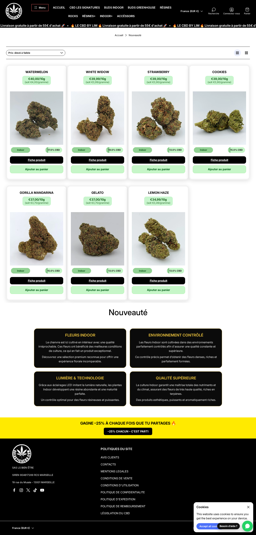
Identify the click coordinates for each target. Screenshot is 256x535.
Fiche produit (36, 160)
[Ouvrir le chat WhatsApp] (247, 526)
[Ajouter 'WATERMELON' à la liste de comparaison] (56, 85)
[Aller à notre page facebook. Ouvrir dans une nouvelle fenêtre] (14, 490)
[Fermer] (248, 507)
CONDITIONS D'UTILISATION (120, 485)
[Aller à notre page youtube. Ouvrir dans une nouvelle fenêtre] (42, 490)
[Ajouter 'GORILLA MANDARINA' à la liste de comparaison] (56, 206)
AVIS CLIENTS (110, 457)
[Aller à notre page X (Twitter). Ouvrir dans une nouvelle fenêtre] (28, 490)
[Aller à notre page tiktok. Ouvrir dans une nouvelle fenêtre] (35, 490)
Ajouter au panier (36, 169)
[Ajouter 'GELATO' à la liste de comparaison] (117, 206)
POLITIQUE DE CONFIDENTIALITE (123, 492)
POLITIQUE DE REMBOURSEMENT (123, 506)
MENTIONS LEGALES (114, 471)
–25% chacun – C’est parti (128, 431)
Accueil (119, 35)
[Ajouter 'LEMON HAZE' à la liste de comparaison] (178, 206)
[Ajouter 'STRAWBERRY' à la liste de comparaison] (178, 85)
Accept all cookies (210, 526)
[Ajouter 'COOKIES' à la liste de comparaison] (239, 85)
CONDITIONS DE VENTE (117, 478)
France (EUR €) (190, 11)
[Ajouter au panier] (56, 75)
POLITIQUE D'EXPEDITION (118, 499)
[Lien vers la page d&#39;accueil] (21, 453)
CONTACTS (108, 464)
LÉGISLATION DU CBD (115, 513)
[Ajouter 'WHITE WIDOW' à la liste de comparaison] (117, 85)
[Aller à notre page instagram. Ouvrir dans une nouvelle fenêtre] (21, 490)
